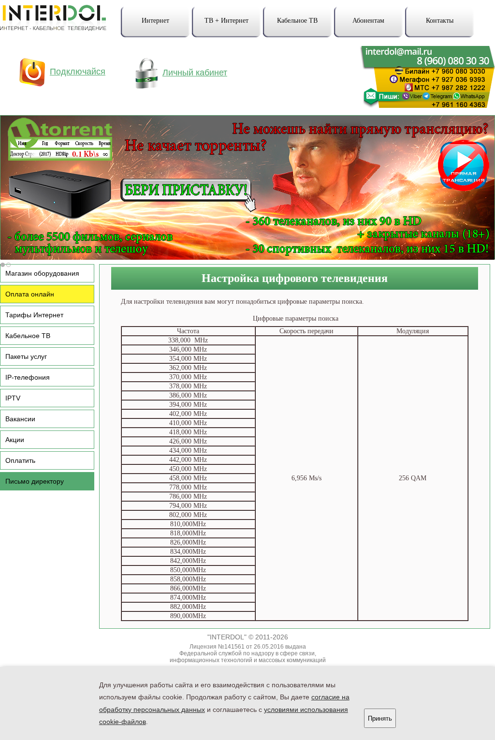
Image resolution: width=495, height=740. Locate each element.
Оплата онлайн (29, 294)
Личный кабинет (194, 72)
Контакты (439, 20)
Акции (14, 440)
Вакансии (20, 419)
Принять (380, 718)
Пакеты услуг (26, 356)
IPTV (12, 398)
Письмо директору (34, 481)
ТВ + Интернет (226, 20)
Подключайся (77, 71)
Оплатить (20, 460)
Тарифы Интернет (34, 315)
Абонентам (368, 20)
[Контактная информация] (422, 105)
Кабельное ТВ (297, 20)
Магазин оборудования (42, 273)
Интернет (155, 20)
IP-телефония (27, 377)
